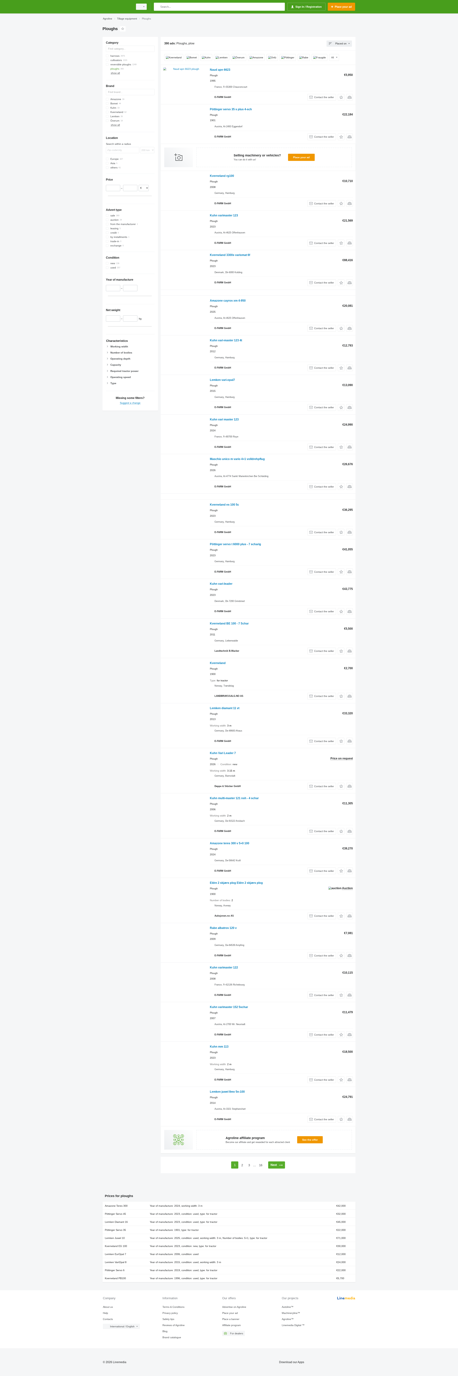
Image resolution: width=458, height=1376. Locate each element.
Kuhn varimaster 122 (224, 967)
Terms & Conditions (173, 1306)
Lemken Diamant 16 (116, 1221)
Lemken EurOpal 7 (115, 1254)
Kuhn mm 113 (219, 1046)
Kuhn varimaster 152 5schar (229, 1007)
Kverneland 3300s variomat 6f (230, 254)
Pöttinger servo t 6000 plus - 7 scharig (235, 544)
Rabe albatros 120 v (223, 927)
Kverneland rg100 (222, 175)
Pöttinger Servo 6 (115, 1270)
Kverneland (218, 663)
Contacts (108, 1319)
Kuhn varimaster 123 (224, 215)
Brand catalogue (171, 1337)
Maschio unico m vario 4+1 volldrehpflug (237, 459)
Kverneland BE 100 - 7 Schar (229, 623)
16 (260, 1165)
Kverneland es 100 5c (224, 504)
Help (105, 1313)
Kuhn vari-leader (221, 583)
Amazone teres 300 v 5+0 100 (229, 843)
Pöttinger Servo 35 (115, 1230)
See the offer (310, 1139)
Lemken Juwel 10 (115, 1238)
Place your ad (301, 157)
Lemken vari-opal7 (222, 379)
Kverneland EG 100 (116, 1246)
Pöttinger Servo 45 (115, 1213)
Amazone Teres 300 (116, 1205)
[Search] (157, 6)
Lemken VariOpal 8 (115, 1262)
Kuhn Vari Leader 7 (223, 753)
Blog (164, 1331)
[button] (341, 97)
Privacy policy (170, 1313)
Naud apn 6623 (220, 69)
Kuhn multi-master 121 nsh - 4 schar (234, 798)
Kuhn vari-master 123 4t (226, 340)
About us (108, 1306)
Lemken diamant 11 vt (224, 708)
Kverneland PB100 (115, 1278)
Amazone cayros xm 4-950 (228, 300)
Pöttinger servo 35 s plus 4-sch (231, 109)
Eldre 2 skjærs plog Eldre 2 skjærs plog (236, 882)
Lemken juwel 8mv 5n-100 (227, 1091)
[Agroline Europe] (117, 7)
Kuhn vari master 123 (224, 419)
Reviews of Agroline (173, 1325)
